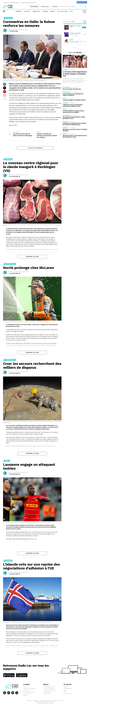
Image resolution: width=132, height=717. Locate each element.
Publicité (6, 2)
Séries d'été (36, 11)
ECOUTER (35, 6)
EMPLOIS (25, 695)
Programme (45, 6)
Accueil (25, 686)
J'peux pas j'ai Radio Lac (49, 690)
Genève (65, 686)
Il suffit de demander (48, 688)
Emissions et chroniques (29, 688)
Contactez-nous (14, 2)
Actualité (27, 11)
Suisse (65, 690)
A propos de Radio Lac (29, 691)
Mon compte (82, 2)
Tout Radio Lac (47, 693)
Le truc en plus (67, 693)
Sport (65, 691)
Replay (55, 6)
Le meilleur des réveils (49, 686)
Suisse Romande (68, 688)
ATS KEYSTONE (13, 31)
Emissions (18, 11)
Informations (46, 691)
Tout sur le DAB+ (62, 11)
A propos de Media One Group (28, 2)
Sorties (52, 11)
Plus (71, 11)
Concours (45, 11)
